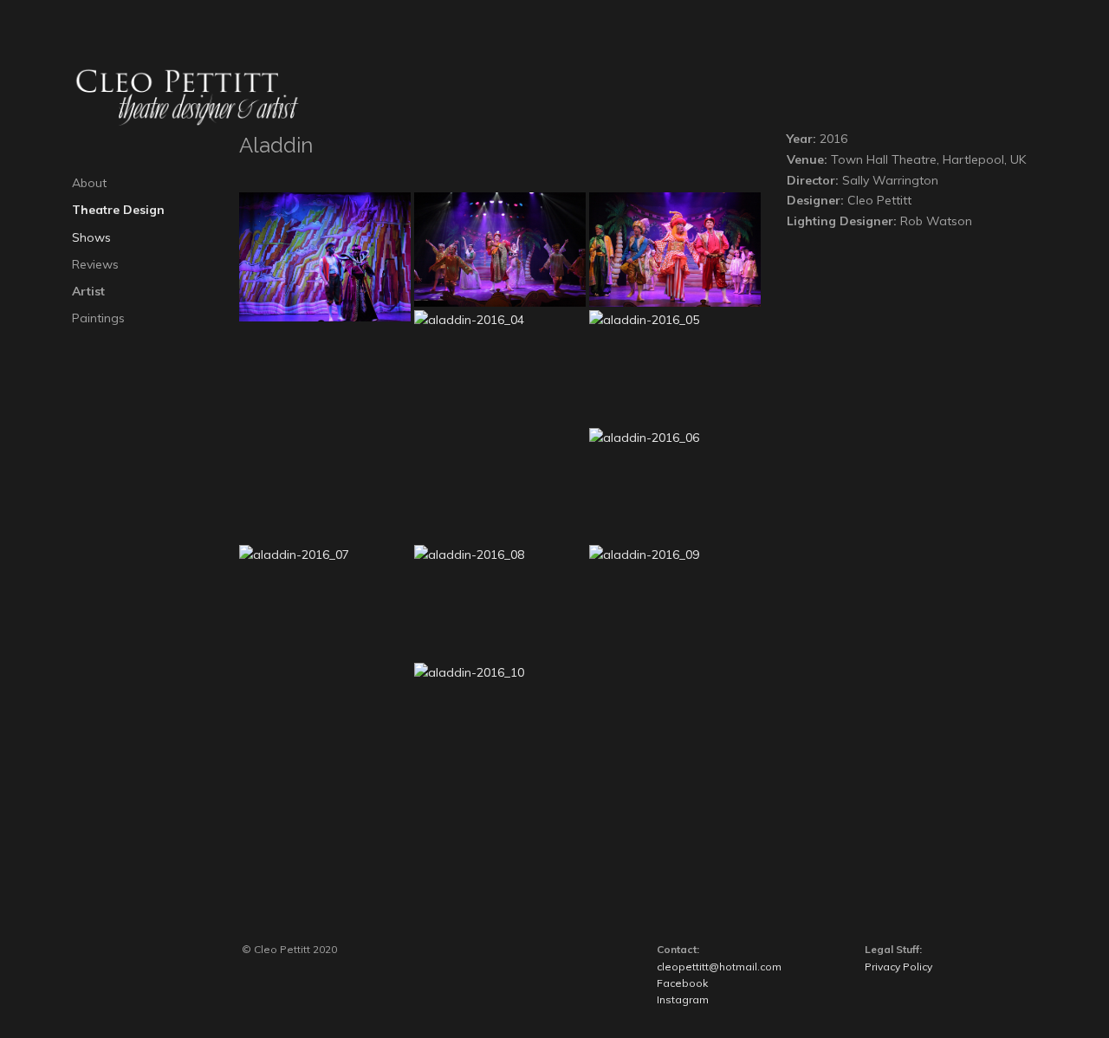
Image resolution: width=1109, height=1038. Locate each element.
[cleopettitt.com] (193, 96)
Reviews (95, 264)
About (89, 183)
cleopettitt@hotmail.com (719, 966)
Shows (91, 237)
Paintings (98, 318)
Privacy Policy (898, 966)
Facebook (682, 982)
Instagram (683, 999)
